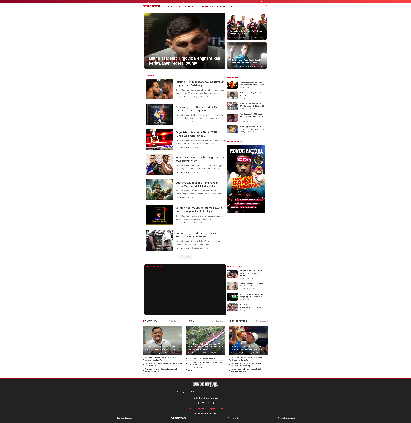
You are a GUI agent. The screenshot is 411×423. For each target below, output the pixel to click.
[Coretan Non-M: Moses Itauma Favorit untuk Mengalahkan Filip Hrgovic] (159, 215)
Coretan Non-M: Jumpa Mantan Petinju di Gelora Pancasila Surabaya (205, 363)
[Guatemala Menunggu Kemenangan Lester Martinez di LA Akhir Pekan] (159, 189)
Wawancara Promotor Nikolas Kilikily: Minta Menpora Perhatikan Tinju (160, 358)
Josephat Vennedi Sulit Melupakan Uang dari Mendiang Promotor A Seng (246, 364)
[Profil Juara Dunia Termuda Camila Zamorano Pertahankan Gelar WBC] (248, 340)
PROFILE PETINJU (238, 321)
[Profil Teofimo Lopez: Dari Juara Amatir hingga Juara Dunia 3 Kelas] (232, 85)
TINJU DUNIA (154, 54)
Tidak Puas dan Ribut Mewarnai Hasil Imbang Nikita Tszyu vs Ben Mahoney (251, 116)
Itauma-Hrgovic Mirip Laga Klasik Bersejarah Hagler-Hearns (196, 235)
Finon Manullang (158, 68)
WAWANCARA (151, 321)
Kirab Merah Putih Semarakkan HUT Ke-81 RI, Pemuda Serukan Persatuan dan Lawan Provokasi (205, 346)
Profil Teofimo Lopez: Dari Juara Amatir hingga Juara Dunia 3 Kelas (252, 83)
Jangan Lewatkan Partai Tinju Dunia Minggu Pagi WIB (245, 32)
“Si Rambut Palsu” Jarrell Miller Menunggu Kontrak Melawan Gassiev (251, 273)
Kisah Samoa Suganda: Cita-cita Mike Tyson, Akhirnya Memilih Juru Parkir (246, 358)
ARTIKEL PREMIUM (154, 266)
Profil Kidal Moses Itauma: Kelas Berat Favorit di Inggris (251, 284)
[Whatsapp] (213, 403)
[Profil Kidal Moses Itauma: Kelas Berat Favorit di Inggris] (232, 286)
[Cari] (266, 6)
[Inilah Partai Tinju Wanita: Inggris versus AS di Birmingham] (159, 164)
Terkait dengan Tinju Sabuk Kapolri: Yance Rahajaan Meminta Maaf (245, 61)
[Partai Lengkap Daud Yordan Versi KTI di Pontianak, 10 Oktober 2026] (232, 106)
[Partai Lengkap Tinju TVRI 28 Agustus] (232, 95)
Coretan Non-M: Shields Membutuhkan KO (203, 358)
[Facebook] (259, 1)
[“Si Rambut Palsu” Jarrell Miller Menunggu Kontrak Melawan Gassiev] (232, 274)
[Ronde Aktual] (152, 6)
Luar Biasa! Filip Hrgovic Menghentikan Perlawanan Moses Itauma (184, 60)
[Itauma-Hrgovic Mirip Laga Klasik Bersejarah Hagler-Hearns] (159, 240)
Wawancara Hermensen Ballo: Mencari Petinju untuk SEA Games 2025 (163, 364)
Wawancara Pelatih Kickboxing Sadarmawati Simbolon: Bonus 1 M (161, 370)
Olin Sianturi (196, 353)
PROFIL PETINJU (237, 343)
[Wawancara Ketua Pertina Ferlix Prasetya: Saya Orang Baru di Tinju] (162, 340)
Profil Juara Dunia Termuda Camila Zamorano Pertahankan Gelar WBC (247, 348)
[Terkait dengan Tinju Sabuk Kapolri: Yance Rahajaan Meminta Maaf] (247, 55)
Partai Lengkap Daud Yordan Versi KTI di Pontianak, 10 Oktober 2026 (252, 104)
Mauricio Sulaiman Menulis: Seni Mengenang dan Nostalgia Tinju (251, 295)
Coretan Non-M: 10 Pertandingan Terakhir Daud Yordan (205, 369)
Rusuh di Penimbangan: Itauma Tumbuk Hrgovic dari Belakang (200, 83)
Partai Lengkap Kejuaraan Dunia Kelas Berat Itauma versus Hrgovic (252, 127)
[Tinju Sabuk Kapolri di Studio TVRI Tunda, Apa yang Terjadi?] (159, 139)
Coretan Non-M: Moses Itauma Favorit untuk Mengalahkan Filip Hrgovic (199, 209)
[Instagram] (264, 1)
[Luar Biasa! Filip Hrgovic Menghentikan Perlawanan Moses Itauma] (184, 41)
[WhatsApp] (266, 1)
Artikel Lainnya (174, 321)
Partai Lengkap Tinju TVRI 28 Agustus (250, 94)
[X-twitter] (203, 403)
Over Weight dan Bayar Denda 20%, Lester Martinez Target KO (196, 109)
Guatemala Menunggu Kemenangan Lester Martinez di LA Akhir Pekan (197, 184)
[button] (229, 179)
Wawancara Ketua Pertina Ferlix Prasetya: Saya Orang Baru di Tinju (161, 348)
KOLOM (190, 321)
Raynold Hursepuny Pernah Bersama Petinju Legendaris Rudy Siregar (245, 370)
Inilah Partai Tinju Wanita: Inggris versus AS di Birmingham (200, 159)
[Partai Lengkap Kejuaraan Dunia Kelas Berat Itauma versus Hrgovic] (232, 129)
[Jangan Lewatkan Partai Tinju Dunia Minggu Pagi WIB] (247, 26)
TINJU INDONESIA (236, 57)
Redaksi (182, 197)
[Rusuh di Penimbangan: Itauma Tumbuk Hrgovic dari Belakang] (159, 89)
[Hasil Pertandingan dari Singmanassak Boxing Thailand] (232, 307)
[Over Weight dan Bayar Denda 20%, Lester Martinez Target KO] (159, 114)
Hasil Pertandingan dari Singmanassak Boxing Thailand (251, 306)
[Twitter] (261, 1)
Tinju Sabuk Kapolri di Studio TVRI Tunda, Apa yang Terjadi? (196, 134)
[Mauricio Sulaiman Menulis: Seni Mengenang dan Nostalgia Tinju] (232, 297)
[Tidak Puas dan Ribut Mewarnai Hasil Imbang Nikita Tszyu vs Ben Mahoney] (232, 118)
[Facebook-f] (198, 403)
